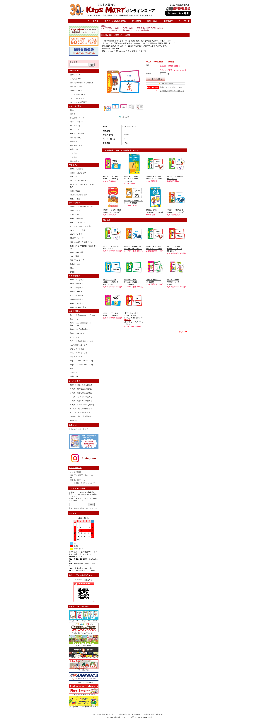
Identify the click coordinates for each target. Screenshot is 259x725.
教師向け (73, 420)
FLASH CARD (128, 28)
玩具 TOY (74, 149)
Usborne (74, 376)
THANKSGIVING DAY (78, 195)
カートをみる (93, 21)
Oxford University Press (82, 315)
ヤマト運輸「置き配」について (82, 483)
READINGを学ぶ (76, 284)
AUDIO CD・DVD (77, 134)
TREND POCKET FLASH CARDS (150, 28)
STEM (72, 272)
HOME (103, 26)
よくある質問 (75, 472)
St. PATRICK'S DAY (79, 181)
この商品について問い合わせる (172, 91)
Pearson (74, 319)
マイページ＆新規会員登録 (115, 21)
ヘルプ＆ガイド (75, 468)
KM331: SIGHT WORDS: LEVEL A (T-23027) (174, 248)
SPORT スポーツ (77, 238)
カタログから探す (77, 98)
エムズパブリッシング (79, 353)
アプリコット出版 (77, 349)
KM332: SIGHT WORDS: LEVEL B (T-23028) (110, 282)
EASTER (73, 177)
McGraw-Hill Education (81, 341)
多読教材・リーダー (78, 118)
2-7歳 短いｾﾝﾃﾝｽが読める (81, 397)
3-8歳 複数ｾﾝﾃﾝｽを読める (81, 401)
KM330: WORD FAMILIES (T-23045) (173, 282)
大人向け (73, 153)
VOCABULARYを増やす (79, 307)
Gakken (73, 373)
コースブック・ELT (78, 122)
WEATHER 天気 (76, 234)
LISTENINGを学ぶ (77, 295)
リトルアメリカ (76, 357)
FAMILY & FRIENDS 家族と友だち (83, 247)
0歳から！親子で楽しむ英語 (81, 385)
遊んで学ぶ (74, 161)
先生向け (73, 157)
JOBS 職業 (74, 256)
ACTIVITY (74, 130)
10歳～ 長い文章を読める (81, 416)
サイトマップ (184, 21)
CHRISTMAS (75, 199)
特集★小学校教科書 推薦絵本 (81, 83)
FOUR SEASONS (76, 169)
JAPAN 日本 (75, 264)
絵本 (72, 110)
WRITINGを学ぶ (76, 288)
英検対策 (73, 142)
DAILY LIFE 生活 (78, 230)
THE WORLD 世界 (77, 260)
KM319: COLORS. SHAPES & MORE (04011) (131, 179)
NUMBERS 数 (75, 210)
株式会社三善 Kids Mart (155, 714)
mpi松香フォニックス (78, 345)
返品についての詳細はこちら (171, 87)
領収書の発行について (79, 480)
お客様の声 (168, 21)
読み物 (72, 114)
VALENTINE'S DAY (78, 173)
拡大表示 (126, 117)
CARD (117, 28)
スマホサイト (80, 580)
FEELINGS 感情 (76, 252)
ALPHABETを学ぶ (77, 280)
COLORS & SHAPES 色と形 (81, 207)
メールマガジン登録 (77, 488)
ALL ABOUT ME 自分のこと (81, 242)
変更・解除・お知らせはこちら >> (83, 508)
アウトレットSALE (77, 94)
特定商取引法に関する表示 (129, 714)
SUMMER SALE (76, 90)
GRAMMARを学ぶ (76, 299)
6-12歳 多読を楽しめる (80, 412)
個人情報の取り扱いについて (104, 714)
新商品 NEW (75, 75)
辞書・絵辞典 (75, 138)
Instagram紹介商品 (78, 102)
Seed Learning (77, 333)
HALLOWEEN (75, 191)
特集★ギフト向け (77, 86)
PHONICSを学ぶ (76, 303)
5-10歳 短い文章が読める (81, 409)
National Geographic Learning (80, 324)
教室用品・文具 (76, 145)
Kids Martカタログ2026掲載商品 (135, 30)
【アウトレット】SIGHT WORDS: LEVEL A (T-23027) (133, 315)
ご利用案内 (136, 21)
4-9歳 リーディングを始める (82, 405)
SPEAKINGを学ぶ (77, 291)
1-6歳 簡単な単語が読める (81, 393)
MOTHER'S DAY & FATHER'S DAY (82, 186)
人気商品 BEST (76, 79)
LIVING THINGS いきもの (81, 226)
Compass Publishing (80, 329)
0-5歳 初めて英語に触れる (81, 389)
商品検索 (74, 62)
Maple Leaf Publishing (81, 361)
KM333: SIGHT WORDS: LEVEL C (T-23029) (131, 282)
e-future (74, 337)
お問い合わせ (152, 21)
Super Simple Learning (81, 365)
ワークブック (75, 126)
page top (183, 331)
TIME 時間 (74, 214)
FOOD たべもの (76, 218)
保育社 (72, 368)
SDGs (72, 268)
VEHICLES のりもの (78, 222)
